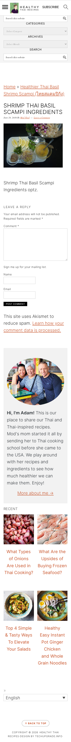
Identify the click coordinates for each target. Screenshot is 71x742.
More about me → (35, 493)
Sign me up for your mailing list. (25, 267)
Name (8, 274)
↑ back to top (35, 723)
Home (10, 86)
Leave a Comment (42, 117)
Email (7, 289)
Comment (11, 226)
